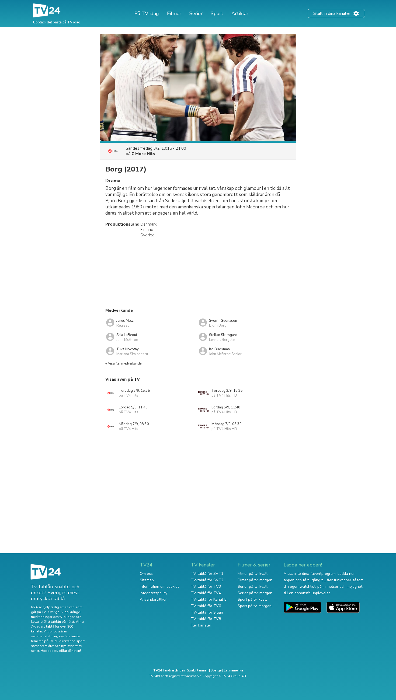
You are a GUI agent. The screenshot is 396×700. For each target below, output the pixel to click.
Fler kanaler (201, 625)
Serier (196, 13)
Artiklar (239, 13)
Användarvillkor (153, 599)
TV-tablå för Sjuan (207, 612)
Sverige (216, 670)
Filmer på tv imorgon (255, 580)
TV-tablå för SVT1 (207, 573)
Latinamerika (233, 670)
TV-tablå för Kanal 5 (208, 599)
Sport (217, 13)
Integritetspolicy (153, 593)
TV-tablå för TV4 (206, 593)
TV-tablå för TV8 (206, 618)
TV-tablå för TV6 (206, 605)
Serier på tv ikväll (253, 586)
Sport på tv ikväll (252, 599)
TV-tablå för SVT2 (207, 580)
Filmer (174, 13)
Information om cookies (159, 586)
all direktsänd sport (69, 641)
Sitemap (147, 580)
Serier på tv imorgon (255, 593)
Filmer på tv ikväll (253, 573)
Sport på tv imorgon (255, 605)
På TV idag (146, 13)
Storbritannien (197, 670)
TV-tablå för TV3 (206, 586)
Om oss (146, 573)
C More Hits (143, 153)
